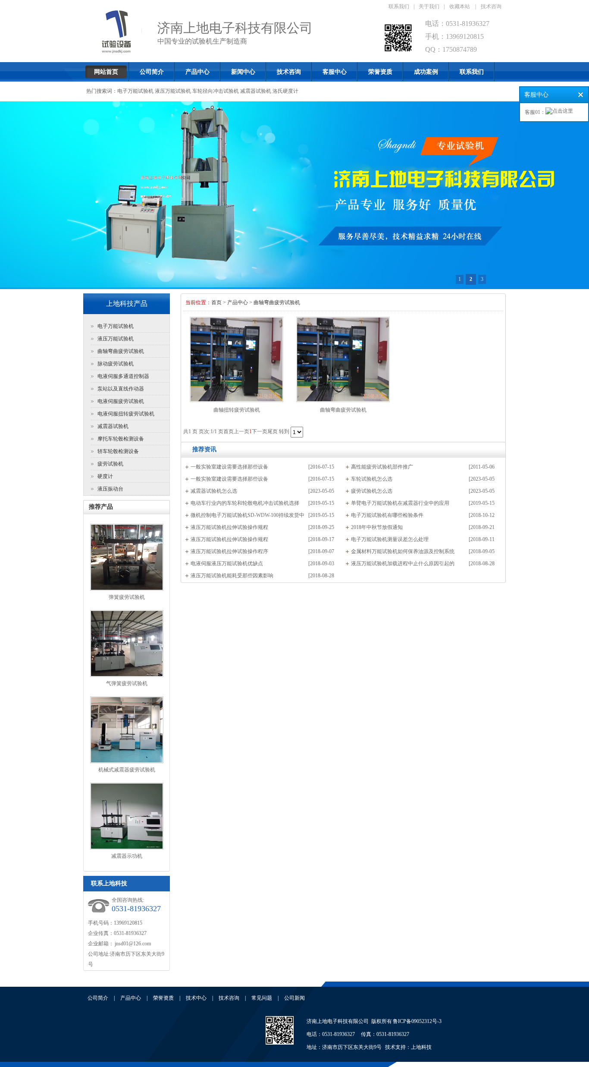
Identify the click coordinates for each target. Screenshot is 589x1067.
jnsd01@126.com (132, 944)
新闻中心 (243, 72)
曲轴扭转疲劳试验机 (236, 410)
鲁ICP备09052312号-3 (417, 1021)
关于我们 (429, 6)
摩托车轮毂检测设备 (120, 439)
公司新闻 (294, 998)
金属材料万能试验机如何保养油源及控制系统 (402, 551)
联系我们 (398, 6)
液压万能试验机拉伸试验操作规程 (229, 527)
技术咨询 (491, 6)
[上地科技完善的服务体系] (294, 195)
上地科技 (421, 1047)
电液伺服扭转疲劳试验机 (125, 414)
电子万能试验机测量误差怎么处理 (390, 539)
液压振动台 (110, 489)
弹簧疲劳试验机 (127, 597)
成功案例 (426, 72)
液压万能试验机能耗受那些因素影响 (232, 576)
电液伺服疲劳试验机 (120, 401)
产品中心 (197, 72)
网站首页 (106, 72)
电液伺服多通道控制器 (123, 376)
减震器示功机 (126, 856)
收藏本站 (459, 6)
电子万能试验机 (135, 91)
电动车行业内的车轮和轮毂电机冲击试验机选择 (245, 503)
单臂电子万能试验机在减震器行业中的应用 (400, 503)
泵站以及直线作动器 (120, 389)
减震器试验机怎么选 (214, 491)
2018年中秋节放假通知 (377, 527)
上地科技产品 (126, 303)
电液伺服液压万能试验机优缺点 (227, 563)
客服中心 (335, 72)
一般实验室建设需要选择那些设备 (229, 467)
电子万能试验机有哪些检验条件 (387, 515)
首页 (216, 302)
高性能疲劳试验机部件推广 (382, 467)
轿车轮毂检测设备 (118, 451)
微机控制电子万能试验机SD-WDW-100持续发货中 (247, 515)
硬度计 (105, 476)
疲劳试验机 (110, 464)
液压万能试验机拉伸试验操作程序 (229, 551)
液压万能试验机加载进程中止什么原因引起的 (402, 563)
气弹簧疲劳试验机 (126, 683)
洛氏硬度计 (285, 91)
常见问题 (261, 998)
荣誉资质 (380, 72)
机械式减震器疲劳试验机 (126, 770)
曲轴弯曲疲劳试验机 (120, 351)
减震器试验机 (255, 91)
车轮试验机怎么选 (371, 479)
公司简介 (152, 72)
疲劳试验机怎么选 (371, 491)
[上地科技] (280, 1043)
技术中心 (196, 998)
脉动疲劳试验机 (115, 364)
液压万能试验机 (173, 91)
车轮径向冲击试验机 (215, 91)
